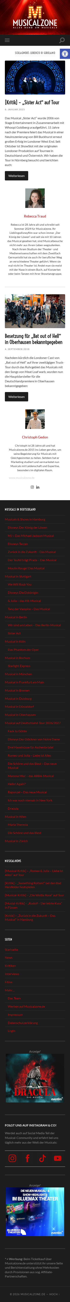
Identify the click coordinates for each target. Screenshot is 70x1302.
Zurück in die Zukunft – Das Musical (32, 552)
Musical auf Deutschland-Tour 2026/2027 (33, 723)
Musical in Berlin (16, 617)
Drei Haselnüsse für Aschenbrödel (30, 747)
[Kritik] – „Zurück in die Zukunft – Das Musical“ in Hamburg (30, 917)
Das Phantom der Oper (23, 649)
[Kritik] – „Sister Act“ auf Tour (32, 102)
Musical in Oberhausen (20, 714)
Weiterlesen (16, 176)
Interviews (12, 974)
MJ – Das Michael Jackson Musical (31, 535)
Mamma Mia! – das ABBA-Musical (31, 776)
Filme (8, 982)
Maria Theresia (18, 824)
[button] (65, 54)
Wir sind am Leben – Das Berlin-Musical (34, 625)
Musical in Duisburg (18, 698)
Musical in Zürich (16, 841)
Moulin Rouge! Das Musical (26, 568)
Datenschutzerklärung (23, 1023)
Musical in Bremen (17, 690)
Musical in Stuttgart (18, 576)
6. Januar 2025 (15, 109)
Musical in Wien (15, 816)
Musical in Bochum (17, 658)
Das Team (14, 998)
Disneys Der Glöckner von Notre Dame (34, 739)
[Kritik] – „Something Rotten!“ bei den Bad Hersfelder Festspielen (33, 885)
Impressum (15, 1014)
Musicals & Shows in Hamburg (25, 519)
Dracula (13, 808)
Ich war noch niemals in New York (30, 800)
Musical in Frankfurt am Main (24, 682)
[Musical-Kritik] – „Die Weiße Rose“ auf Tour (34, 895)
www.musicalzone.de (21, 477)
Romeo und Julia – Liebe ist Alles (29, 755)
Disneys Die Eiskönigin (23, 592)
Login (11, 1031)
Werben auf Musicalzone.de (26, 1006)
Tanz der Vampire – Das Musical (29, 609)
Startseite (11, 949)
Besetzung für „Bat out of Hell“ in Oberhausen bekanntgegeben (33, 339)
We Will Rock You (20, 584)
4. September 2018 (17, 349)
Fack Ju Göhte (17, 731)
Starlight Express (19, 666)
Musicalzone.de (33, 1294)
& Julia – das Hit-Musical (24, 600)
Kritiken (10, 965)
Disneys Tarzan (18, 544)
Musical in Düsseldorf (19, 706)
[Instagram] (32, 487)
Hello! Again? (16, 784)
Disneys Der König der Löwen (27, 527)
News (8, 957)
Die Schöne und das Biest (24, 833)
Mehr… (10, 990)
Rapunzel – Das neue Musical (27, 792)
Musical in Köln (15, 641)
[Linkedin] (37, 487)
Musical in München (18, 674)
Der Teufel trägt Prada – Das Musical (32, 560)
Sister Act (14, 633)
